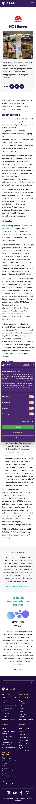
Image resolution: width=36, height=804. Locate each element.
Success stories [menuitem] (24, 698)
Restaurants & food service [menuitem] (9, 732)
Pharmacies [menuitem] (6, 739)
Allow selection (18, 432)
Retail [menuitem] (4, 728)
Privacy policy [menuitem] (23, 737)
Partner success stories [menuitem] (7, 767)
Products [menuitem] (6, 694)
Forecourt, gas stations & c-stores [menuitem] (8, 743)
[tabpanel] (18, 570)
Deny (18, 438)
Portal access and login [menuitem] (8, 780)
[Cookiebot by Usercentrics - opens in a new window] (21, 365)
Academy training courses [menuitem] (8, 772)
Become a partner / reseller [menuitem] (9, 762)
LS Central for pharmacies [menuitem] (7, 710)
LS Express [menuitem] (6, 714)
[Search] (32, 682)
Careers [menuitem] (21, 731)
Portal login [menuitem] (23, 734)
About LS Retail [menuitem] (24, 728)
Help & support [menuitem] (7, 784)
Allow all (18, 427)
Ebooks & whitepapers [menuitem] (23, 705)
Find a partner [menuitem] (7, 758)
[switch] (31, 402)
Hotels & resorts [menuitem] (7, 736)
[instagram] (28, 793)
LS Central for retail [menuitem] (9, 698)
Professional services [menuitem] (9, 776)
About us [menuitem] (22, 725)
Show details (26, 421)
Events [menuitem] (21, 709)
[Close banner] (33, 364)
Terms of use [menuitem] (23, 740)
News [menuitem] (21, 711)
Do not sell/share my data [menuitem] (26, 744)
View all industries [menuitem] (8, 747)
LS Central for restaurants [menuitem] (7, 702)
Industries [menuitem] (6, 725)
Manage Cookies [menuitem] (24, 751)
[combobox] (18, 682)
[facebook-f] (21, 793)
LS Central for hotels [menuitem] (9, 706)
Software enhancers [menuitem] (9, 719)
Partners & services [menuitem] (6, 753)
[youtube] (15, 793)
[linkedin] (8, 793)
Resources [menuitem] (23, 694)
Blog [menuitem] (20, 701)
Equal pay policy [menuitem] (24, 748)
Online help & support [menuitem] (23, 716)
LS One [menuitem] (4, 716)
